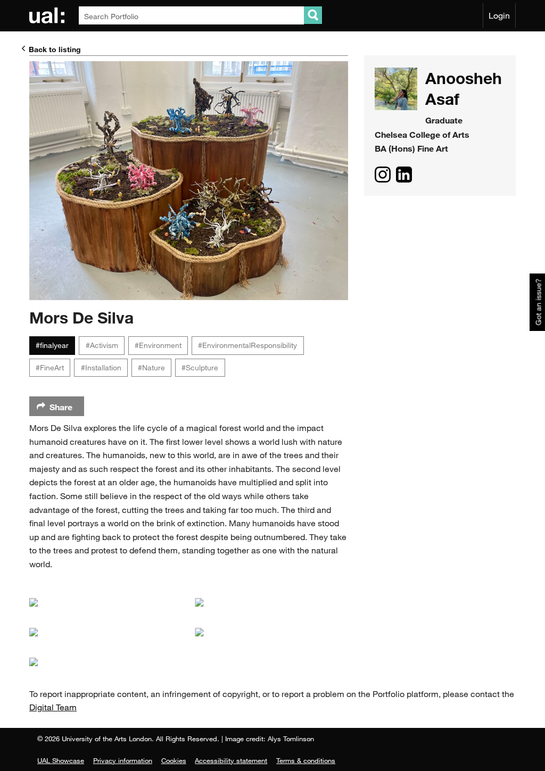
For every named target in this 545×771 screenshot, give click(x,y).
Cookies (173, 760)
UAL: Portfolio (48, 15)
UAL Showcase (60, 760)
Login (499, 15)
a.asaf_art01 (383, 175)
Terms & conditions (305, 760)
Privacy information (122, 760)
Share (60, 407)
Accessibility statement (231, 760)
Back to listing (55, 49)
